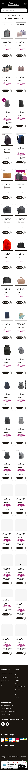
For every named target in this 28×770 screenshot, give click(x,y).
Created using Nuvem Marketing (14, 29)
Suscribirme (14, 24)
